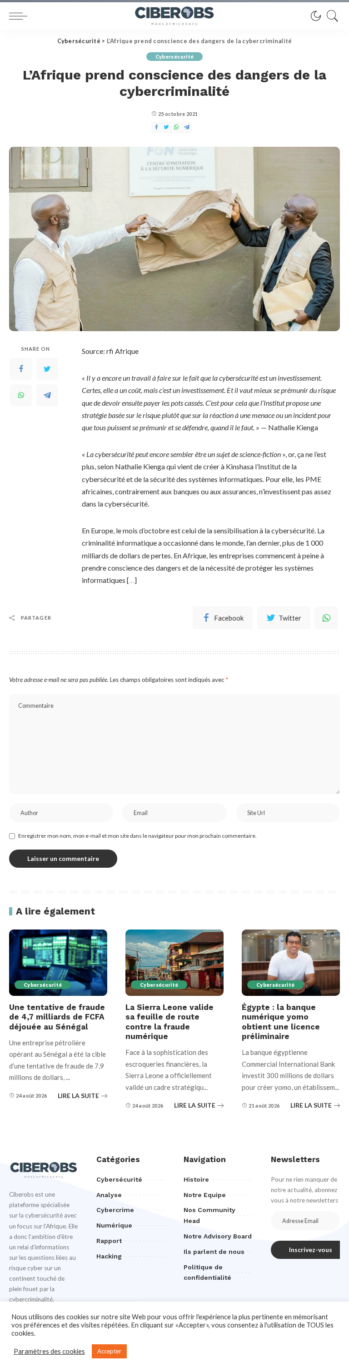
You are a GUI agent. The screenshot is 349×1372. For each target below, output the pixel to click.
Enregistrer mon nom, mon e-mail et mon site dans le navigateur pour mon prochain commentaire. (137, 835)
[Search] (330, 16)
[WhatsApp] (326, 617)
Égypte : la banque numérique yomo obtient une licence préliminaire (281, 1022)
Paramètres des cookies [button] (49, 1351)
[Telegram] (47, 395)
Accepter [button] (109, 1351)
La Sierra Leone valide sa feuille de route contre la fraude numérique (169, 1022)
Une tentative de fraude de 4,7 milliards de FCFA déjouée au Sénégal (57, 1017)
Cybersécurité (174, 57)
